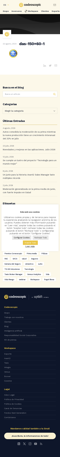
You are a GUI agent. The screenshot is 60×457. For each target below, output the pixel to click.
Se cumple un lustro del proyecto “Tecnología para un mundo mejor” (29, 162)
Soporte (8, 354)
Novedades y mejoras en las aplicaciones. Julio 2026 (29, 149)
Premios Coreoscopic (13, 253)
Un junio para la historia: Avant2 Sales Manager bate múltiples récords (29, 176)
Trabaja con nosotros (14, 317)
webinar (22, 279)
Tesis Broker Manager (13, 274)
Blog (6, 326)
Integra (7, 367)
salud (24, 259)
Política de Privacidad (14, 399)
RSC (6, 259)
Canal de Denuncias (13, 408)
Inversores (17, 11)
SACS (15, 259)
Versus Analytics (34, 274)
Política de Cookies (12, 404)
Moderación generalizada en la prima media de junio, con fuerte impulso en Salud (29, 191)
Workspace (33, 11)
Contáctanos (10, 417)
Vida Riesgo (9, 279)
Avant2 (7, 358)
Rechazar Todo (40, 238)
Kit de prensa (10, 340)
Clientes (45, 11)
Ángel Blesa (49, 279)
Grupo (6, 11)
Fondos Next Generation (15, 413)
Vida (47, 274)
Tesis (6, 363)
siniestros (29, 264)
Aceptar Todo (30, 243)
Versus (7, 372)
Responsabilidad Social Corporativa (20, 335)
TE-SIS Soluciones (12, 269)
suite (40, 264)
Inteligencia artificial (13, 331)
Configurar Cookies (22, 238)
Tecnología (28, 269)
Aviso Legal (9, 395)
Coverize (8, 381)
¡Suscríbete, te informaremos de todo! (30, 436)
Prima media (32, 253)
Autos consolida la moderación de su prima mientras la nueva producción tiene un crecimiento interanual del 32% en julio (29, 135)
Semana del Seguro (12, 264)
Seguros (34, 259)
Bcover (7, 376)
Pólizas (44, 253)
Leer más (30, 246)
